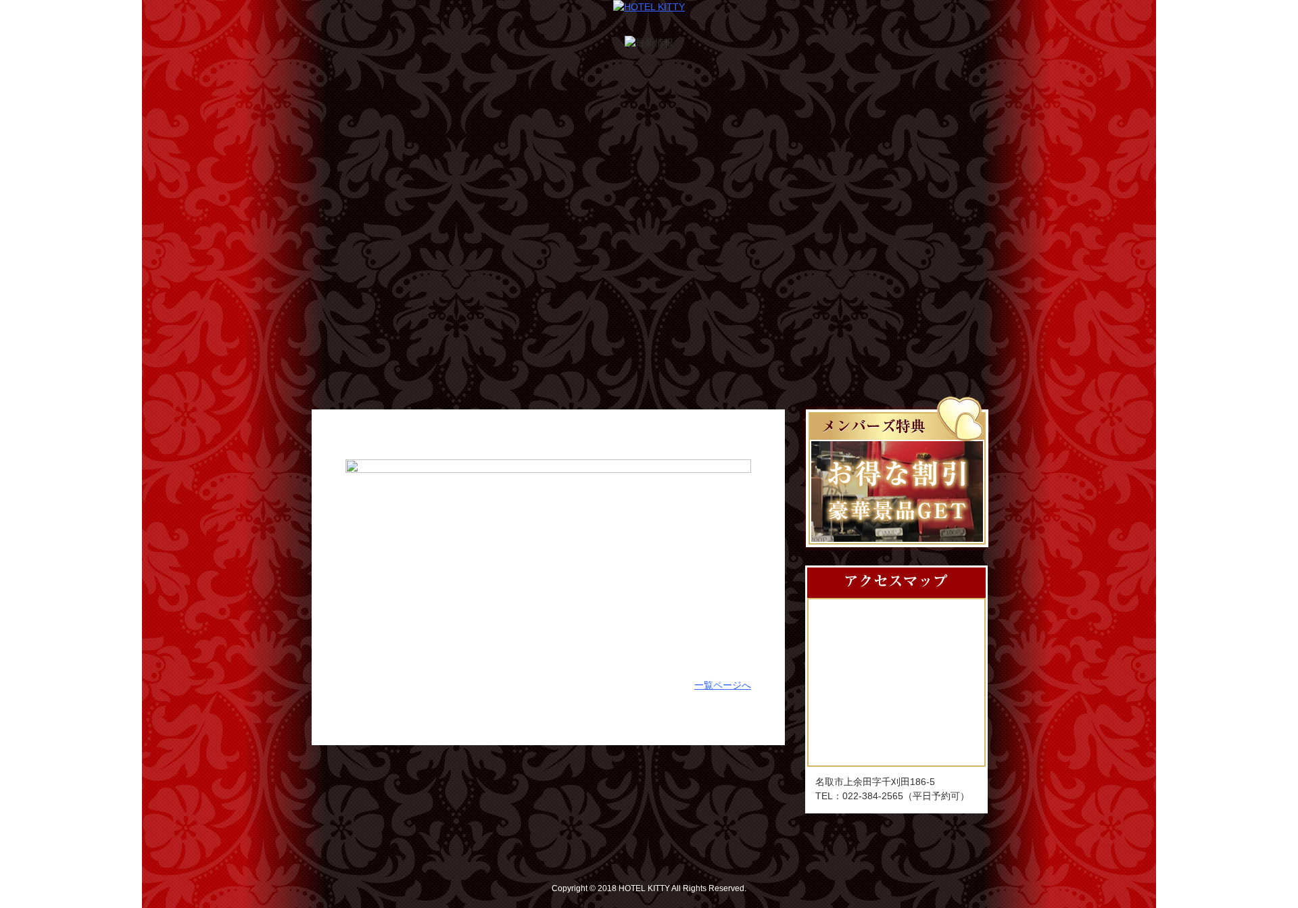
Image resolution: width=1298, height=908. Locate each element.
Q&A (933, 282)
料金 (592, 282)
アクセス (817, 282)
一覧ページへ (722, 685)
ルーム (479, 282)
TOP (364, 282)
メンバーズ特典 (705, 282)
